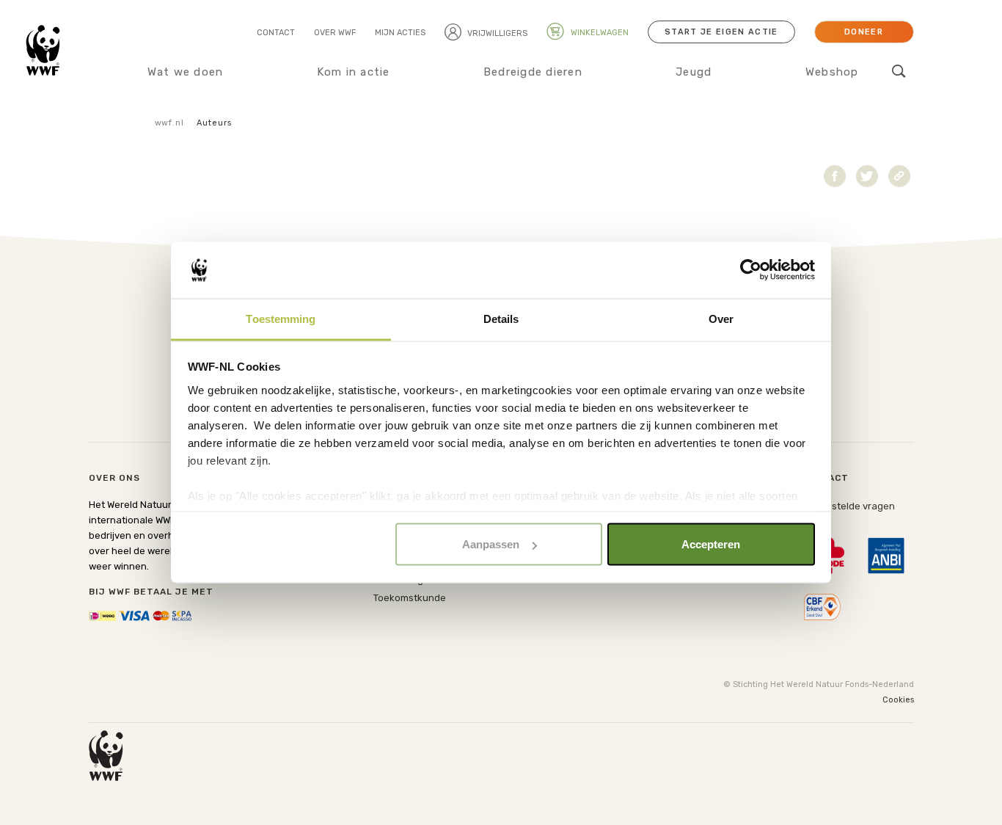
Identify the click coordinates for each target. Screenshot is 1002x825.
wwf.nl (169, 123)
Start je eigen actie (721, 32)
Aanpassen (490, 544)
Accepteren (710, 544)
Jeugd (694, 72)
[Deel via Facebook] (835, 176)
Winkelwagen (598, 32)
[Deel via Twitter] (867, 176)
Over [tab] (721, 318)
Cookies (898, 700)
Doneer (863, 32)
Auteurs (214, 123)
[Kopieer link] (899, 176)
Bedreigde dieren (532, 72)
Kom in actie (353, 72)
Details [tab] (501, 318)
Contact (276, 32)
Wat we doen (185, 72)
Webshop (832, 72)
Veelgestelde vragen (847, 506)
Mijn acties (400, 32)
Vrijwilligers (497, 33)
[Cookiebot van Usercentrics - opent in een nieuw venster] (751, 270)
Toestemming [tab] (280, 318)
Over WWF (335, 32)
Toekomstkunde (409, 597)
